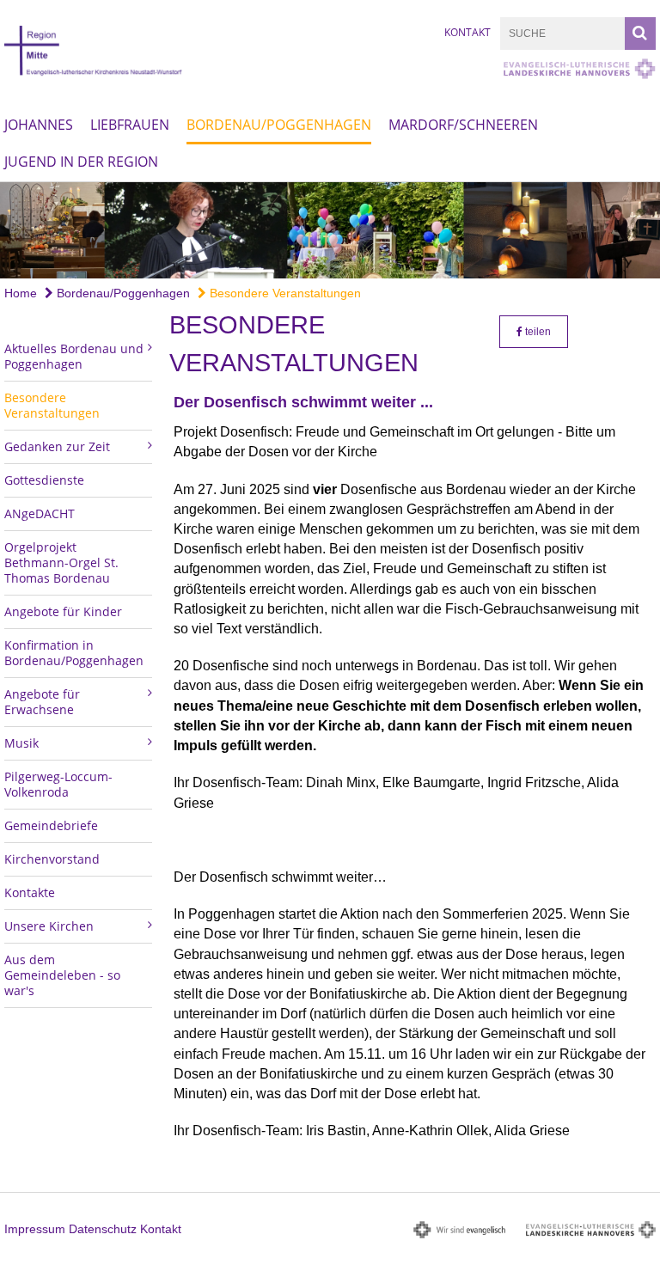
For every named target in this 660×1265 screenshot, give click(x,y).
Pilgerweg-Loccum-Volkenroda (58, 784)
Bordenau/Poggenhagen (278, 124)
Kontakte (29, 892)
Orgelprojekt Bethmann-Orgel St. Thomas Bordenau (61, 562)
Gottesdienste (44, 480)
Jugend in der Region (81, 161)
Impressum (34, 1229)
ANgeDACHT (39, 513)
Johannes (38, 124)
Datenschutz (103, 1229)
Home (20, 293)
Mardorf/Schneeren (463, 124)
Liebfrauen (129, 124)
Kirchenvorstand (52, 859)
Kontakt (467, 32)
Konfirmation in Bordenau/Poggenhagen (74, 653)
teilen (536, 332)
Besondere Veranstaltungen (283, 293)
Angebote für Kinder (63, 611)
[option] (330, 230)
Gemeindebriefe (51, 825)
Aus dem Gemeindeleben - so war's (62, 975)
